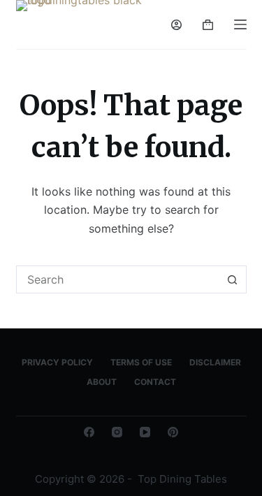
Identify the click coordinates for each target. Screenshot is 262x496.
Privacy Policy (57, 362)
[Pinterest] (173, 432)
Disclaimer (215, 362)
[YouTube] (145, 432)
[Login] (176, 25)
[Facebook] (89, 432)
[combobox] (118, 279)
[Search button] (232, 279)
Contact (155, 382)
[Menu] (240, 24)
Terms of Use (141, 362)
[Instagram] (117, 432)
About (102, 382)
